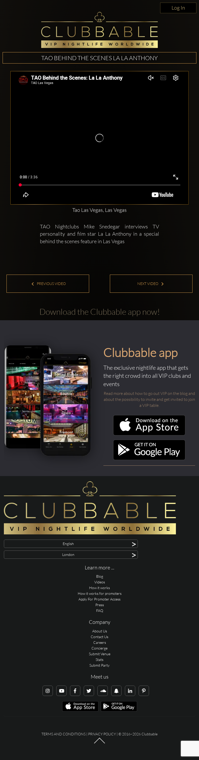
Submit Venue (99, 654)
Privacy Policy (102, 734)
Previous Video (51, 283)
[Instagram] (47, 691)
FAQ (99, 610)
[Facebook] (75, 691)
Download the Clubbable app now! (99, 311)
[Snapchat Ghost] (116, 691)
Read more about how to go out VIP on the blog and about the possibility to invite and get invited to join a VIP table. (149, 399)
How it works (99, 587)
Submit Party (99, 665)
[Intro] (99, 743)
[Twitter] (89, 691)
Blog (99, 576)
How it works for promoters (100, 593)
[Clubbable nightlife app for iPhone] (149, 434)
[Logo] (99, 30)
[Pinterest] (144, 691)
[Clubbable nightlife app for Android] (149, 459)
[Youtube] (61, 691)
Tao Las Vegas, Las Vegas (99, 210)
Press (99, 605)
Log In (178, 7)
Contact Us (99, 637)
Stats (99, 659)
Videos (99, 582)
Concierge (99, 648)
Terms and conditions (63, 734)
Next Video (148, 283)
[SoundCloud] (102, 691)
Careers (99, 642)
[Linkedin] (130, 691)
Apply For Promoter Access (99, 599)
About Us (99, 631)
